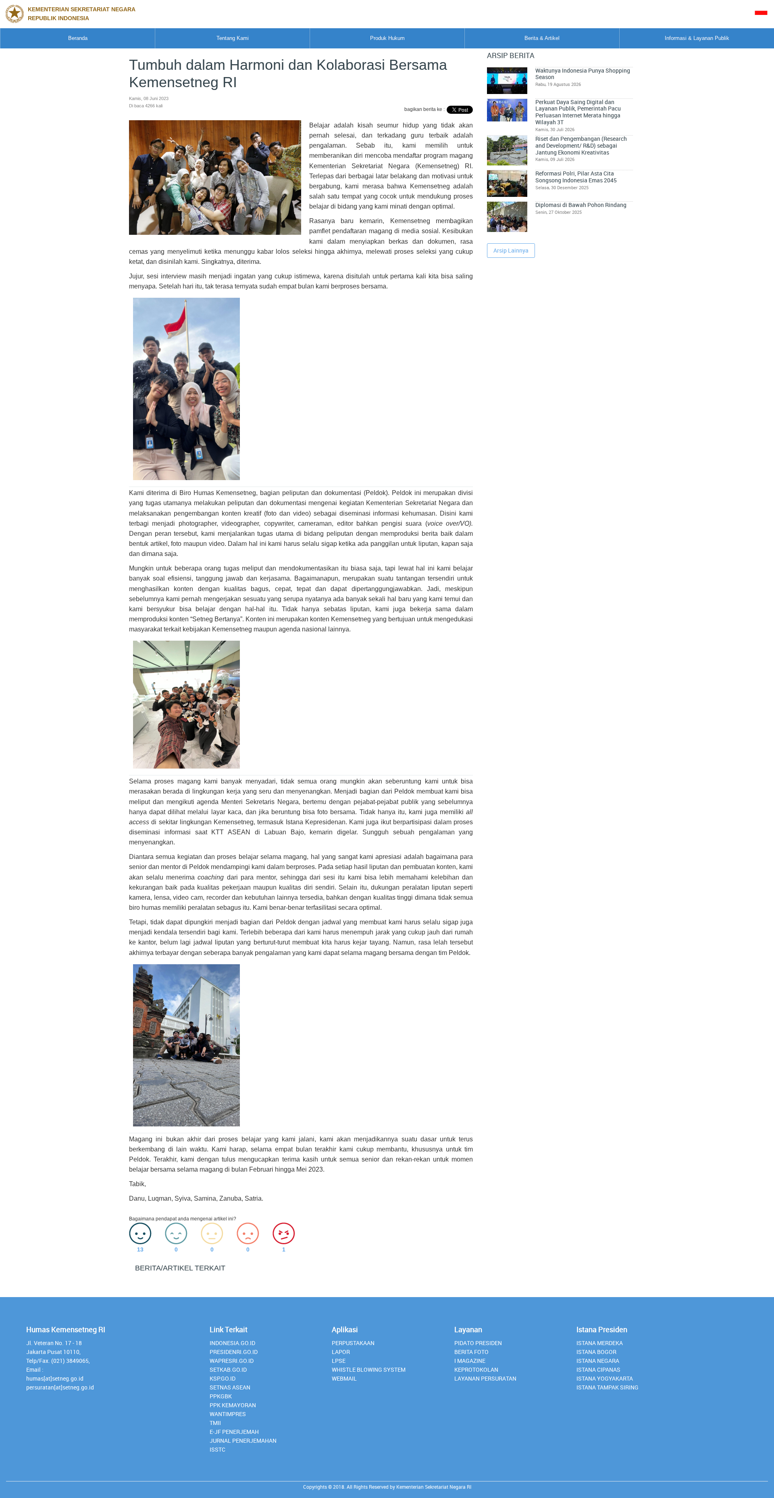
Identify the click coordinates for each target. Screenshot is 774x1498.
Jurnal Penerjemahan (243, 1440)
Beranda (77, 38)
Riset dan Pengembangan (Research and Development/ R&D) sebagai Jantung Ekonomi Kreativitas (581, 145)
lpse (338, 1360)
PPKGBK (221, 1396)
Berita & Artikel (542, 38)
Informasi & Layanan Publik (697, 38)
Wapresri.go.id (232, 1360)
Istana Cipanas (598, 1369)
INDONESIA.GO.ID (232, 1343)
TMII (215, 1423)
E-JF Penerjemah (234, 1431)
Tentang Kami (232, 38)
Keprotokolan (476, 1369)
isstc (217, 1449)
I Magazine (469, 1360)
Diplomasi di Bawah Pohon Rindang (580, 205)
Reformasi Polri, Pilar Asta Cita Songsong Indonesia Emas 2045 (576, 177)
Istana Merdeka (599, 1343)
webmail (344, 1378)
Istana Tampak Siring (607, 1387)
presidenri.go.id (234, 1352)
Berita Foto (471, 1352)
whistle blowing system (369, 1369)
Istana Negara (597, 1360)
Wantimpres (228, 1414)
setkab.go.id (228, 1369)
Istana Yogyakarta (604, 1378)
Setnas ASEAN (230, 1387)
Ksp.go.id (222, 1378)
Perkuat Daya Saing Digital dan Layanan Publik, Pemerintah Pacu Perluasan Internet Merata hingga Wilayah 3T (578, 112)
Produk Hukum (387, 38)
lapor (341, 1352)
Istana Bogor (596, 1352)
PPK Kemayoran (233, 1405)
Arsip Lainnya (510, 250)
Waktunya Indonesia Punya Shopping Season (582, 74)
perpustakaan (353, 1343)
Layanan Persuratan (485, 1378)
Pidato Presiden (478, 1343)
